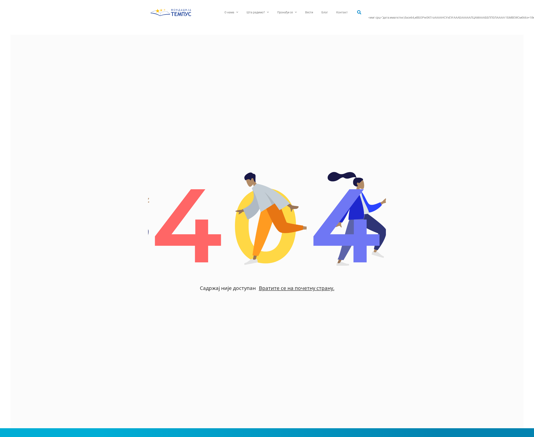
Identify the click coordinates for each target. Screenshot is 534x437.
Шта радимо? (256, 12)
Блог (324, 12)
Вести (309, 12)
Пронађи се (285, 12)
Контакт (342, 12)
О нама (229, 12)
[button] (359, 12)
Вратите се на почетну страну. (296, 288)
